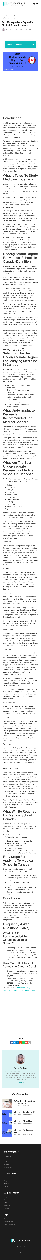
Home (4, 16)
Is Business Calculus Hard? (24, 1112)
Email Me (7, 1208)
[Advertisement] (20, 93)
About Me (7, 1183)
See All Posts (21, 1083)
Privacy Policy (8, 1222)
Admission (7, 1159)
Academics (10, 16)
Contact (6, 1186)
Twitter (6, 1200)
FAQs (5, 1202)
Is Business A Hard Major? (24, 1121)
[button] (34, 3)
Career (6, 1162)
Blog (5, 1181)
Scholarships (8, 1167)
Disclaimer (7, 1219)
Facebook (7, 1197)
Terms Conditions (9, 1224)
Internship (7, 1164)
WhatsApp (7, 1205)
